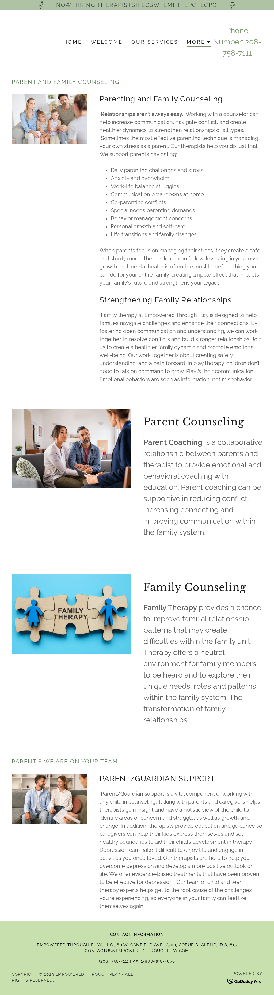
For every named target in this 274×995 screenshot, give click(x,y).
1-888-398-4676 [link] (158, 961)
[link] (244, 981)
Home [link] (72, 42)
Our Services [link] (154, 42)
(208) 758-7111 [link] (114, 961)
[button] (198, 43)
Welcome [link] (107, 42)
